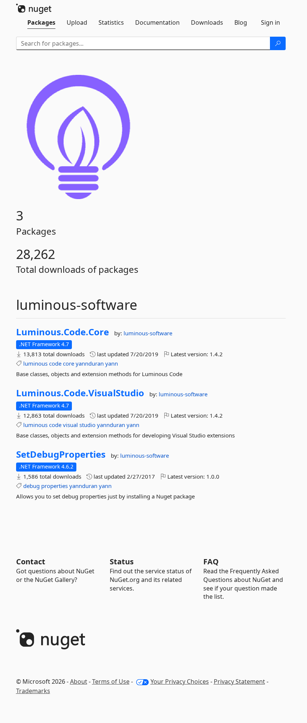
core (68, 363)
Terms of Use (111, 681)
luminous (35, 363)
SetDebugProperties (61, 454)
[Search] (278, 43)
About (78, 681)
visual (70, 424)
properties (54, 485)
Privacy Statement (239, 681)
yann (111, 363)
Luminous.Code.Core (62, 332)
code (55, 363)
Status (122, 561)
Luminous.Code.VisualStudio (80, 393)
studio (87, 424)
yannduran (90, 363)
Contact (30, 561)
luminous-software (148, 333)
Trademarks (33, 691)
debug (31, 485)
